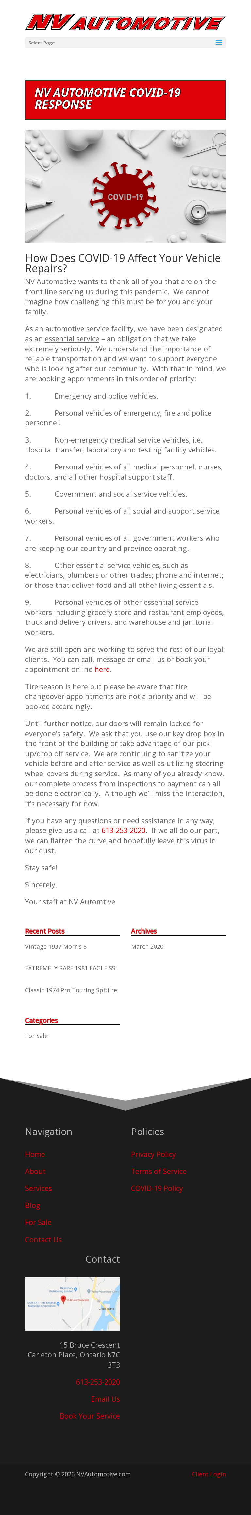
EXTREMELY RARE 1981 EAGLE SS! (71, 968)
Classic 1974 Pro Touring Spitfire (71, 990)
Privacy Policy (153, 1154)
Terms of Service (159, 1171)
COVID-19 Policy (157, 1188)
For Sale (36, 1036)
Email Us (105, 1399)
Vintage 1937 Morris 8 (56, 946)
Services (38, 1188)
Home (35, 1154)
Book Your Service (90, 1416)
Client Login (209, 1474)
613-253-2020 (123, 830)
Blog (32, 1205)
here (102, 669)
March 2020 (147, 946)
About (35, 1171)
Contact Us (43, 1239)
